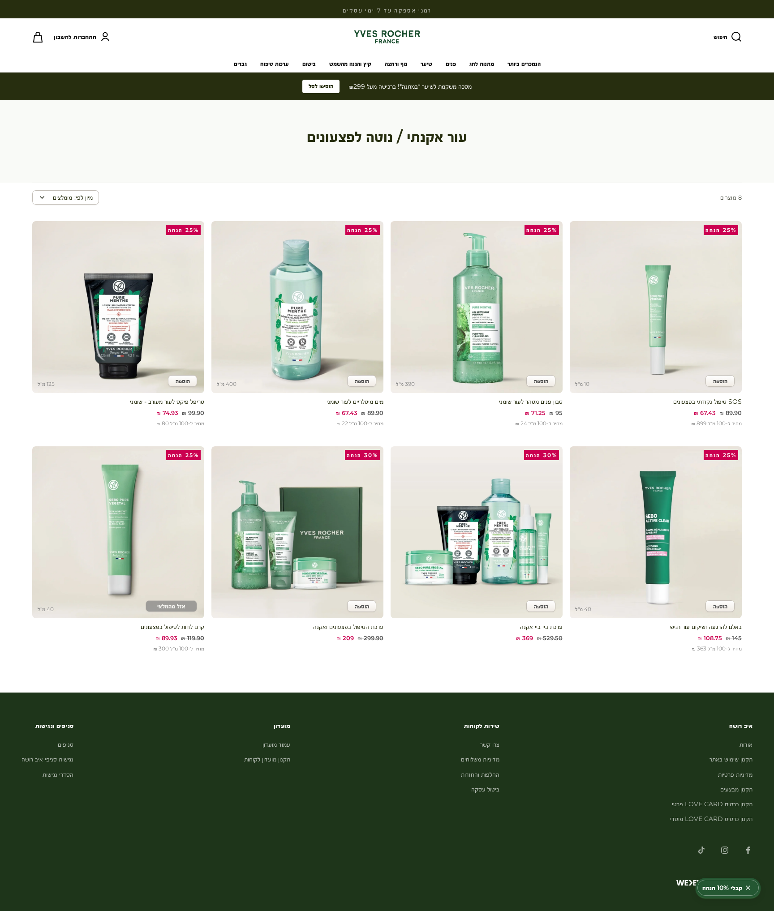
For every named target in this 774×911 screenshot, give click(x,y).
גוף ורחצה (396, 63)
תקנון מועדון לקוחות (267, 759)
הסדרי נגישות (58, 774)
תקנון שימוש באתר (731, 759)
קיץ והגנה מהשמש (350, 63)
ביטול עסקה (485, 789)
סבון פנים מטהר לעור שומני (531, 402)
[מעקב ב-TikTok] (701, 850)
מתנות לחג (481, 63)
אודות (746, 744)
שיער (426, 63)
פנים (451, 63)
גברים (240, 63)
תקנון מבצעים (736, 789)
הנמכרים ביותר (524, 63)
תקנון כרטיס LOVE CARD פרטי (712, 804)
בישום (309, 63)
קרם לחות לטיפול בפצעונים (172, 627)
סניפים (65, 744)
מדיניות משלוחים (480, 759)
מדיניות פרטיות (735, 774)
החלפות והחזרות (480, 774)
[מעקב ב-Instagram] (724, 850)
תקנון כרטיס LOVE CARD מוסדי (711, 819)
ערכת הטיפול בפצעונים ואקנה (348, 627)
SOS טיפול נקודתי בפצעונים (707, 402)
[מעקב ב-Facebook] (748, 850)
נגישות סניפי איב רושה (47, 759)
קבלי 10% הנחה (722, 888)
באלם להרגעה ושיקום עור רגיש (706, 627)
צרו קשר (489, 744)
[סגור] (748, 887)
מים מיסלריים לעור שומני (355, 402)
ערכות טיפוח (274, 63)
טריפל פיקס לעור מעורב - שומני (167, 402)
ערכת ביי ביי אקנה (541, 627)
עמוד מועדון (276, 744)
